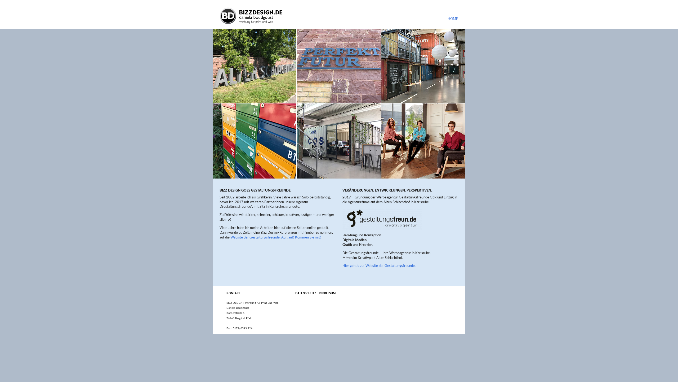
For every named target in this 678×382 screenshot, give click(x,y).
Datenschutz (305, 293)
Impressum (327, 293)
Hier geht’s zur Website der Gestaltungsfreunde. (379, 265)
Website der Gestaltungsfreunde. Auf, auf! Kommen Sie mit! (275, 237)
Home (453, 18)
